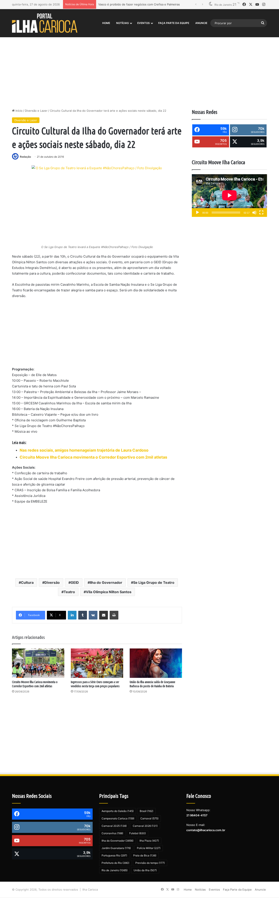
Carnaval (149, 818)
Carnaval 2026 (145, 825)
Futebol (137, 833)
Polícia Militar (148, 848)
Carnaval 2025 (114, 825)
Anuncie (201, 23)
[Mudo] (254, 212)
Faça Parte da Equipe (173, 23)
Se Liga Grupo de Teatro (153, 582)
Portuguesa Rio (114, 855)
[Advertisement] (139, 71)
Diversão (52, 582)
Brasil (146, 811)
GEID (75, 582)
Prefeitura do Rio (115, 862)
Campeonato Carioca (118, 818)
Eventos (143, 23)
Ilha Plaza (149, 840)
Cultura (27, 582)
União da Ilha (145, 870)
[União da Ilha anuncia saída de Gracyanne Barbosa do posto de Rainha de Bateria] (156, 663)
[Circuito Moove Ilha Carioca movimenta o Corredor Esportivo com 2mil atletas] (38, 663)
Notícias (122, 23)
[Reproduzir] (197, 212)
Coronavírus (112, 833)
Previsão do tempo (150, 862)
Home (106, 23)
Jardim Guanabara (116, 848)
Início (18, 110)
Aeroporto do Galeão (118, 811)
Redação (25, 156)
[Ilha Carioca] (44, 23)
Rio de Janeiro (115, 870)
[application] (229, 195)
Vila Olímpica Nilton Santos (108, 592)
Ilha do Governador (106, 582)
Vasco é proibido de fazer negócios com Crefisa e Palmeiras (139, 4)
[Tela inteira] (261, 212)
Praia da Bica (144, 855)
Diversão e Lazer (36, 110)
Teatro (69, 592)
